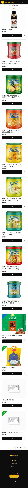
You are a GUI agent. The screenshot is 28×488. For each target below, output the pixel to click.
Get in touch (14, 476)
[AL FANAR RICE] (14, 388)
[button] (14, 447)
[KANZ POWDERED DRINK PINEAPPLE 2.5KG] (14, 84)
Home (14, 460)
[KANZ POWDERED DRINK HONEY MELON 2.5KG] (14, 187)
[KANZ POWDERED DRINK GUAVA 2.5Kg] (14, 221)
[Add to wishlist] (24, 35)
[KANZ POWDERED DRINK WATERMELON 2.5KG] (14, 50)
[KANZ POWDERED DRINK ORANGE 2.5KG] (14, 119)
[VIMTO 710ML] (14, 18)
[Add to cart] (12, 35)
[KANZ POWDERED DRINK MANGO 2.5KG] (14, 153)
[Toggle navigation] (25, 2)
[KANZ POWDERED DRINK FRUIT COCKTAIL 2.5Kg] (14, 255)
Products (14, 466)
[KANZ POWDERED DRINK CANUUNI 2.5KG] (14, 290)
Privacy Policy (14, 473)
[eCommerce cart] (22, 2)
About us (14, 463)
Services (14, 470)
